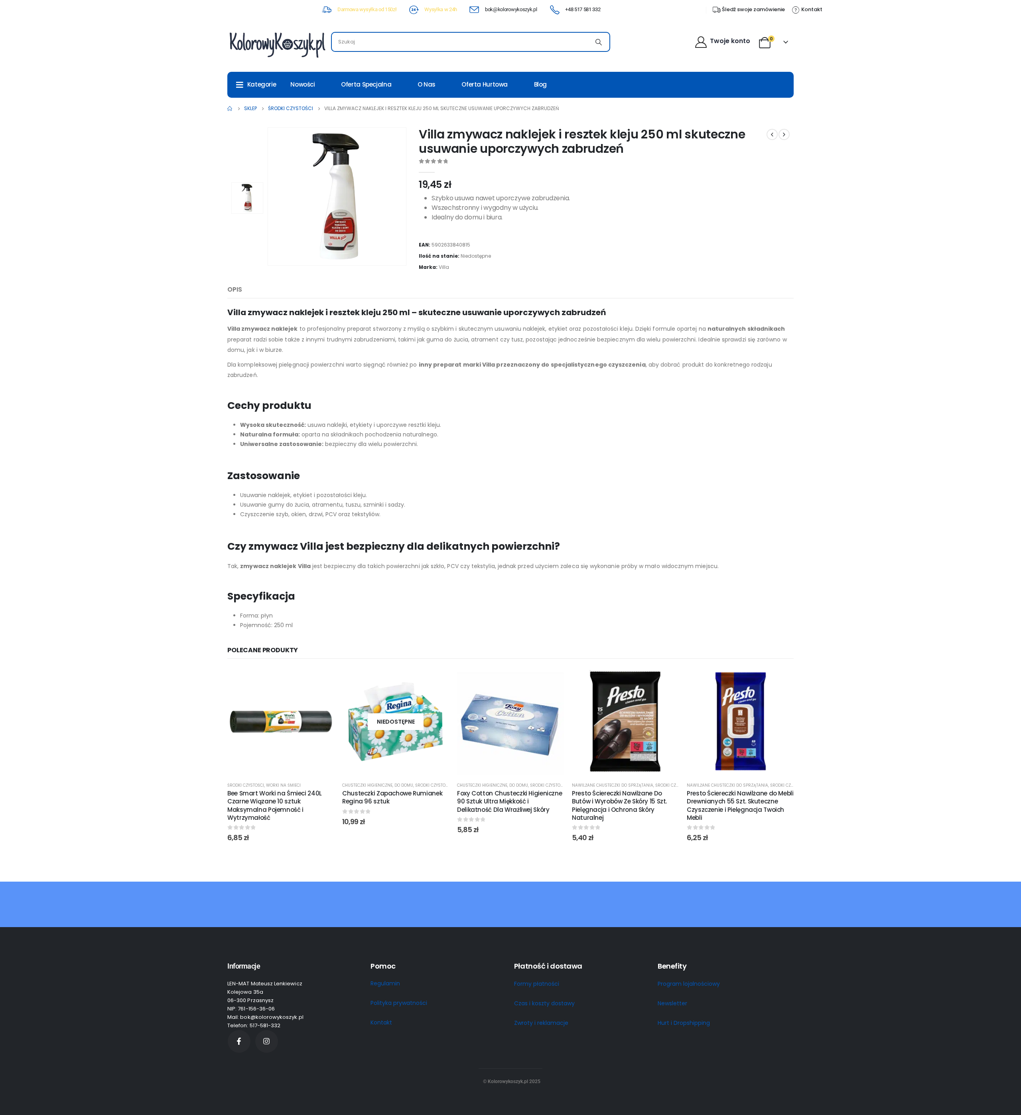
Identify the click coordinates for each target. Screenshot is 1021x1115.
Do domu (403, 785)
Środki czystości (245, 785)
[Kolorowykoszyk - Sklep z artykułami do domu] (277, 44)
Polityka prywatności (399, 1003)
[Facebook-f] (239, 1041)
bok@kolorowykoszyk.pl (511, 9)
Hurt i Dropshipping (684, 1023)
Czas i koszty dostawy (544, 1003)
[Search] (598, 42)
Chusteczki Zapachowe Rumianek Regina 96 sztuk (392, 797)
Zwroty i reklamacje (541, 1023)
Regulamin (385, 983)
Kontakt (381, 1022)
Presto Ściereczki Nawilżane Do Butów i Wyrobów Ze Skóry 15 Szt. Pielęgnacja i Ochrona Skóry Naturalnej (619, 805)
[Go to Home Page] (230, 108)
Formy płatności (536, 984)
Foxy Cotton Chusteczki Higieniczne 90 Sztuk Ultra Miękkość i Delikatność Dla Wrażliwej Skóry (509, 801)
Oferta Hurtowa (484, 84)
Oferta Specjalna (366, 84)
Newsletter (672, 1003)
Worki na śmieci (283, 785)
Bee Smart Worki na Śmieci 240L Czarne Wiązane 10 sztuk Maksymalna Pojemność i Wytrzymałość (274, 805)
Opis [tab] (234, 289)
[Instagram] (266, 1041)
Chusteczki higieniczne (367, 785)
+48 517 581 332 (582, 9)
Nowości (302, 84)
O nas (427, 84)
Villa (444, 267)
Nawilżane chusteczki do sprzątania (612, 785)
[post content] (280, 721)
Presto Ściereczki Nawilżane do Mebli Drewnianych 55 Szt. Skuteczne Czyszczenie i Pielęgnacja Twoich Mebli (740, 805)
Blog (540, 84)
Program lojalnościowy (689, 984)
